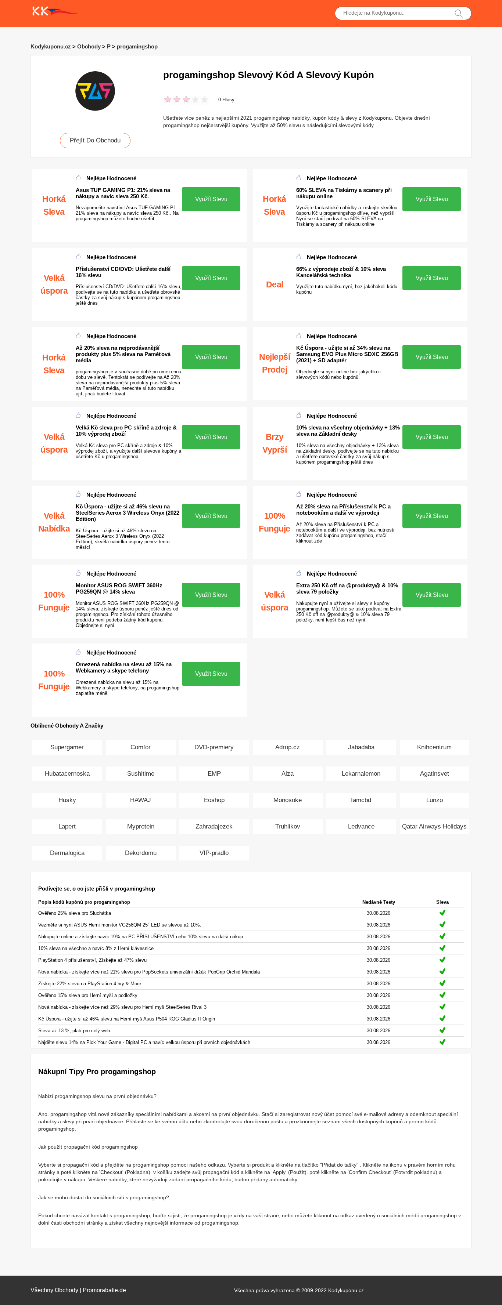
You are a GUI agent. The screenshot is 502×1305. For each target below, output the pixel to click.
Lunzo (434, 800)
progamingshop (137, 46)
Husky (67, 800)
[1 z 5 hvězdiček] (167, 100)
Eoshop (214, 800)
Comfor (140, 747)
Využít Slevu (211, 199)
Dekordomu (141, 852)
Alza (288, 773)
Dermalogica (67, 852)
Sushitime (140, 773)
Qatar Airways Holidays (434, 826)
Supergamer (67, 747)
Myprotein (140, 826)
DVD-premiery (214, 747)
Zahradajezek (214, 826)
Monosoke (287, 800)
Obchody (89, 46)
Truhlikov (287, 826)
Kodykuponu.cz (51, 46)
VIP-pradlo (214, 852)
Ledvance (361, 826)
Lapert (67, 826)
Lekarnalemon (361, 773)
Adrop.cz (287, 747)
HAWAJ (140, 800)
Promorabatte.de (104, 1290)
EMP (214, 773)
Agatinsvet (434, 773)
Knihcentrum (434, 747)
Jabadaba (361, 747)
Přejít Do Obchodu (95, 140)
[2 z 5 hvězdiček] (172, 100)
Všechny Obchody (54, 1290)
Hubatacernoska (67, 773)
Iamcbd (361, 800)
